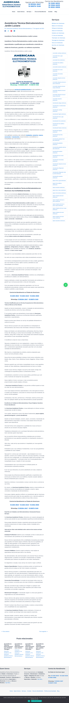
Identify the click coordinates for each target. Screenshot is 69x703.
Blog (58, 691)
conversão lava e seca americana (58, 70)
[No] (67, 699)
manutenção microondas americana (58, 160)
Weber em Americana (57, 25)
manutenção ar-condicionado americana (59, 106)
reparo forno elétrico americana (57, 184)
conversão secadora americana (57, 99)
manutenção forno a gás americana (58, 117)
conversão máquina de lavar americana (59, 78)
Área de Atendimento (37, 691)
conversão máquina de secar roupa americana (59, 95)
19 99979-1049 (33, 299)
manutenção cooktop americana (57, 110)
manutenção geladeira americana (58, 143)
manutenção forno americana (59, 120)
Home (11, 691)
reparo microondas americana (59, 193)
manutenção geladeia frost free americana (58, 139)
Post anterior (5, 631)
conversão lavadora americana (59, 66)
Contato (29, 691)
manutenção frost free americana (57, 135)
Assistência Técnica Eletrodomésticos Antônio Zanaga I (8, 646)
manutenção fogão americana (59, 114)
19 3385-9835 (14, 296)
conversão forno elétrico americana (58, 63)
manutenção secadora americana (58, 177)
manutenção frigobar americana (57, 131)
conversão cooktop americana (59, 53)
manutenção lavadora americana (57, 152)
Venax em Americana (57, 30)
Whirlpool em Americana (58, 23)
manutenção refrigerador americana (58, 168)
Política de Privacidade (36, 701)
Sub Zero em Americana (58, 45)
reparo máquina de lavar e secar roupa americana (58, 204)
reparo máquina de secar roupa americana (58, 217)
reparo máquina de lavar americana (58, 196)
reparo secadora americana (59, 220)
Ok (29, 701)
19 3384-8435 (24, 296)
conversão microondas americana (58, 74)
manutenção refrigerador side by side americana (59, 173)
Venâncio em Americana (58, 33)
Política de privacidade (50, 691)
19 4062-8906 (34, 296)
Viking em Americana (57, 28)
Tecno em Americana (57, 42)
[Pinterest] (11, 31)
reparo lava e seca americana (59, 190)
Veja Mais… (8, 682)
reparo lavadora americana (59, 187)
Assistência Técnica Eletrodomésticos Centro (19, 646)
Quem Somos (17, 691)
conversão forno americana (59, 60)
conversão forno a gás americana (58, 56)
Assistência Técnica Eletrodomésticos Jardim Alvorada (29, 646)
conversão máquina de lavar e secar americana (59, 83)
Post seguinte (43, 631)
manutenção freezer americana (59, 127)
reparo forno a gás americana (59, 180)
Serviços (24, 691)
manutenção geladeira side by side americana (59, 148)
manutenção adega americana (59, 102)
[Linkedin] (14, 31)
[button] (32, 11)
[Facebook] (5, 31)
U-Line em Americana (57, 35)
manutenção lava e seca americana (58, 156)
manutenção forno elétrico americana (58, 124)
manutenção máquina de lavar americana (59, 164)
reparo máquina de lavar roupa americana (59, 209)
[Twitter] (8, 31)
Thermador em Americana (58, 38)
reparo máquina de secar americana (58, 213)
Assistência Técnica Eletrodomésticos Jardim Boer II (40, 646)
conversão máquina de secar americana (59, 91)
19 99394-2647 (23, 299)
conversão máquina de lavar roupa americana (59, 87)
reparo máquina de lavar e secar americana (58, 200)
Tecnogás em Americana (58, 40)
